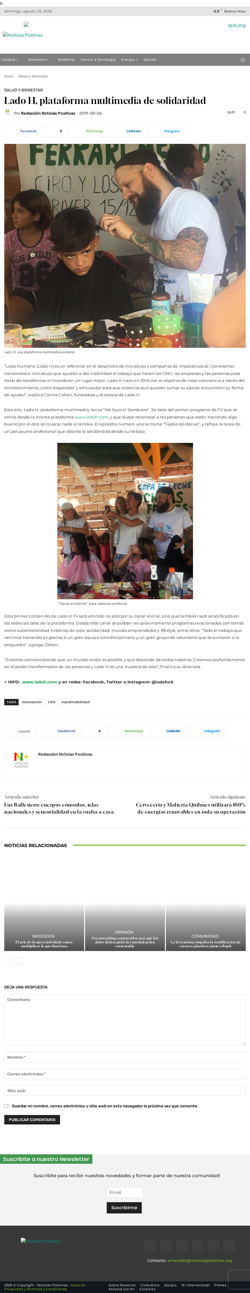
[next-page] (18, 961)
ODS (51, 702)
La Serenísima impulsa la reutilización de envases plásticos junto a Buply (206, 944)
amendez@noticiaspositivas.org (199, 1260)
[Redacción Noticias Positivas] (9, 113)
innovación (32, 702)
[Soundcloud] (197, 1246)
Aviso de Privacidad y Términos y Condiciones (44, 1287)
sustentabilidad (76, 702)
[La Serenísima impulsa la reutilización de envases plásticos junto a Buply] (206, 903)
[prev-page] (8, 961)
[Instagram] (166, 1246)
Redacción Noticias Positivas (48, 113)
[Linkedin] (182, 1246)
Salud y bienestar (33, 76)
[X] (213, 1246)
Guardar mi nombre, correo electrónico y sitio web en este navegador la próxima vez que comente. (105, 1106)
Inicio (8, 76)
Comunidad (205, 936)
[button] (243, 60)
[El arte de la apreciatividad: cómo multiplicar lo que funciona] (44, 903)
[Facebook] (150, 1246)
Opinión (124, 932)
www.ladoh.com (91, 417)
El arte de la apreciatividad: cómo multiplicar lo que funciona (44, 944)
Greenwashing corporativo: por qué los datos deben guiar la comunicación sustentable (125, 942)
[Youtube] (229, 1246)
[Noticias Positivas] (60, 1249)
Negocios (43, 936)
